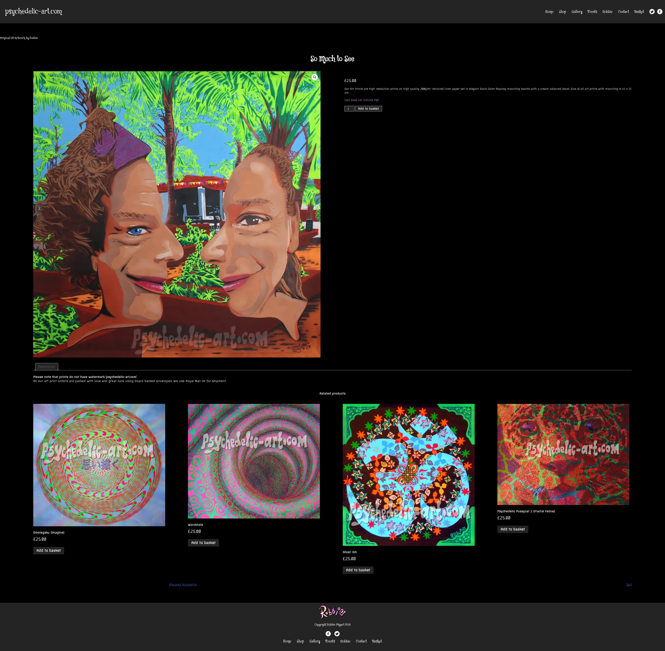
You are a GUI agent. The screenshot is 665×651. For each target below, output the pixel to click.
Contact (623, 12)
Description (46, 366)
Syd (629, 584)
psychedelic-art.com (33, 11)
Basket (639, 12)
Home (549, 12)
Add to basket (368, 108)
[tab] (46, 366)
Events (592, 12)
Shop (562, 12)
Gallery (577, 12)
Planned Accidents (183, 584)
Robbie (608, 12)
